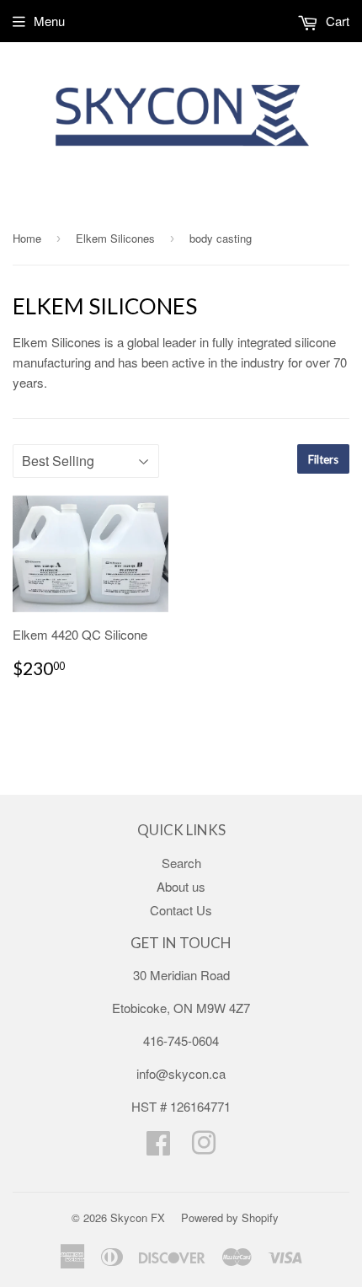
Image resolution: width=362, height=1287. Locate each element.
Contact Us (181, 910)
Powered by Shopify (230, 1217)
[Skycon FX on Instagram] (203, 1147)
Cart (335, 20)
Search (181, 862)
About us (181, 886)
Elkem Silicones (115, 238)
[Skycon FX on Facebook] (158, 1147)
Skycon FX (137, 1217)
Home (27, 238)
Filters (323, 459)
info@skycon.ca (181, 1073)
